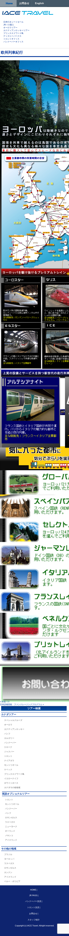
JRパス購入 (8, 25)
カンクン (8, 872)
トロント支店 (33, 907)
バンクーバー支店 (33, 901)
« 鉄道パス (5, 701)
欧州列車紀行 (12, 52)
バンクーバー (10, 742)
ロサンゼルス (11, 817)
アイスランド (11, 840)
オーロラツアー (10, 27)
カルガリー (9, 738)
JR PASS (33, 895)
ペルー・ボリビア (12, 881)
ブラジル (8, 854)
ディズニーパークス (12, 36)
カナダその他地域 (12, 787)
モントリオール (11, 765)
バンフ (7, 734)
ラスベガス (10, 822)
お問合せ (24, 3)
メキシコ (9, 835)
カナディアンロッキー (14, 729)
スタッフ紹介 (34, 920)
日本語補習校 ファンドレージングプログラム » (22, 704)
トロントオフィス (11, 39)
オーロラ (8, 725)
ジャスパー (9, 751)
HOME (33, 890)
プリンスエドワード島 (13, 33)
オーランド (10, 831)
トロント (8, 756)
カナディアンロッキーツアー (16, 30)
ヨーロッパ (9, 859)
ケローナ (8, 747)
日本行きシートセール (13, 22)
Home (9, 3)
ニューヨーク (11, 826)
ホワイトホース (11, 783)
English (39, 3)
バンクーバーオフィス (13, 42)
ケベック (8, 769)
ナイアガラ (9, 760)
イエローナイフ (11, 778)
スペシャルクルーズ (13, 720)
